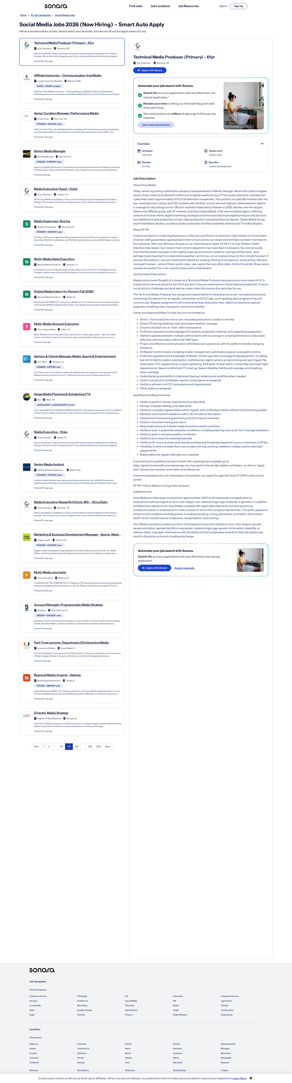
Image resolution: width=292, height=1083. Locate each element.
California (34, 1062)
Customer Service (37, 996)
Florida (80, 1057)
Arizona (33, 1053)
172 (61, 746)
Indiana (128, 1057)
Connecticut (83, 1048)
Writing (80, 1014)
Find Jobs (135, 6)
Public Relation (180, 1014)
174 (76, 746)
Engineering (226, 1014)
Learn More (240, 1078)
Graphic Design (84, 1010)
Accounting (35, 1005)
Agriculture (226, 1001)
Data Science (131, 1010)
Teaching (129, 1005)
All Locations (35, 1037)
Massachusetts (228, 1044)
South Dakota (179, 1070)
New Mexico (83, 1070)
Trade (176, 1010)
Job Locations (160, 6)
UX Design (82, 996)
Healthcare (82, 1001)
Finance (129, 1014)
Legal (31, 1014)
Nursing (33, 1001)
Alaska (32, 1048)
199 (90, 746)
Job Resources (188, 6)
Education (178, 996)
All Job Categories (37, 989)
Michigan (225, 1048)
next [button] (107, 746)
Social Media (131, 1001)
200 (98, 746)
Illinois (128, 1053)
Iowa (127, 1062)
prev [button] (36, 746)
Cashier (224, 1005)
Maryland (177, 1062)
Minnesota (226, 1053)
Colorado (81, 1044)
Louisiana (177, 1053)
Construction (227, 1010)
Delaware (81, 1053)
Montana (33, 1070)
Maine (176, 1057)
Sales (31, 1010)
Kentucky (177, 1048)
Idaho (127, 1048)
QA (126, 996)
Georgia (81, 1062)
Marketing (82, 1005)
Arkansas (34, 1057)
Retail (176, 1005)
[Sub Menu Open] (262, 143)
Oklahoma (130, 1070)
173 (69, 746)
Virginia (224, 1070)
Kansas (176, 1044)
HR (174, 1001)
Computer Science (230, 996)
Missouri (225, 1062)
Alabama (33, 1044)
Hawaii (128, 1044)
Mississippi (226, 1057)
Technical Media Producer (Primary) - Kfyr (174, 57)
